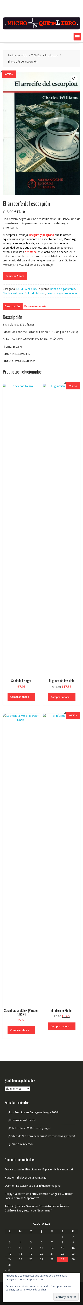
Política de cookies (36, 1289)
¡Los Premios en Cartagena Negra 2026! (33, 1112)
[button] (77, 36)
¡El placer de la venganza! (57, 1169)
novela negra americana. (62, 293)
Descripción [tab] (12, 306)
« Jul (7, 1270)
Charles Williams (13, 293)
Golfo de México (35, 293)
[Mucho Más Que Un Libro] (41, 29)
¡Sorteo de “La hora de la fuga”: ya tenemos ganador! (41, 1136)
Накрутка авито (15, 1194)
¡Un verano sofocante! (22, 1120)
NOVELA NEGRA (26, 289)
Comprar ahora (19, 696)
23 (73, 1253)
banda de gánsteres (62, 289)
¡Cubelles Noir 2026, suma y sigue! (29, 1128)
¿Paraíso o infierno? (20, 1144)
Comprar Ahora (14, 276)
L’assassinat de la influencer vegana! (38, 1185)
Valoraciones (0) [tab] (35, 306)
